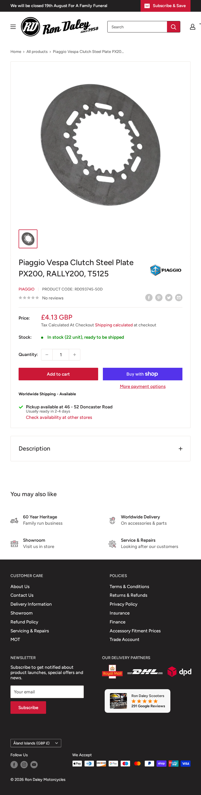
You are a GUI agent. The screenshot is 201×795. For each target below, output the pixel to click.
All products (37, 51)
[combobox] (137, 26)
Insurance (120, 613)
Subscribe (28, 707)
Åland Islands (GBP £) (31, 743)
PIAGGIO (27, 289)
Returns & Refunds (128, 595)
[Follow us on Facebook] (14, 764)
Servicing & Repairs (29, 630)
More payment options (143, 386)
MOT (15, 639)
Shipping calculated (114, 324)
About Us (20, 586)
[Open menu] (13, 27)
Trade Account (124, 639)
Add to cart (58, 374)
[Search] (173, 26)
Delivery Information (31, 604)
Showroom (21, 613)
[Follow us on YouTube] (34, 764)
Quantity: (28, 354)
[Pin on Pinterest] (159, 297)
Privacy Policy (123, 604)
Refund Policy (24, 621)
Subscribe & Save (169, 5)
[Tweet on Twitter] (168, 297)
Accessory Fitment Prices (135, 630)
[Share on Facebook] (149, 297)
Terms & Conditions (129, 586)
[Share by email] (178, 297)
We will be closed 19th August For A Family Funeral (58, 5)
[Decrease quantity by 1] (46, 354)
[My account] (192, 27)
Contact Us (22, 595)
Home (15, 51)
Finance (117, 621)
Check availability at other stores (59, 417)
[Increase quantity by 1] (74, 354)
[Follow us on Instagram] (24, 764)
